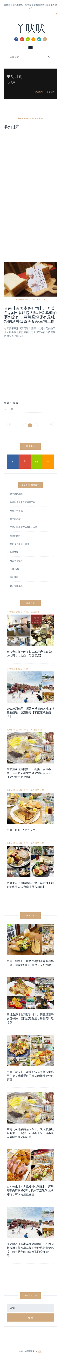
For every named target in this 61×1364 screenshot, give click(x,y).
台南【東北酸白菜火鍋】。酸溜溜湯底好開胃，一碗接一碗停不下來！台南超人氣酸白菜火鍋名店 (30, 1133)
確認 (30, 1317)
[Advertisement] (30, 164)
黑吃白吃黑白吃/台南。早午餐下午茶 (25, 790)
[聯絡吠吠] (28, 39)
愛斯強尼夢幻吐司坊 (19, 544)
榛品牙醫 (14, 552)
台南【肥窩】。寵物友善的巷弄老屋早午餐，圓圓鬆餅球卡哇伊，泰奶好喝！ (30, 963)
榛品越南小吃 (16, 494)
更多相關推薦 (16, 585)
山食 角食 (14, 569)
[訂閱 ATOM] (39, 39)
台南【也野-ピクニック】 (22, 830)
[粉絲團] (16, 39)
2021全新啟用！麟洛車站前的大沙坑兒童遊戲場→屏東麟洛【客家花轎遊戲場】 (30, 712)
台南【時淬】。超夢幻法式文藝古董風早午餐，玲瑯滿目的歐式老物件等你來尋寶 (30, 1075)
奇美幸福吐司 (16, 560)
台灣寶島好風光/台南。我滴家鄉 (23, 612)
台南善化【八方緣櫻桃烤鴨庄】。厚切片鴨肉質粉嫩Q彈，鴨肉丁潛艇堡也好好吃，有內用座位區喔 (30, 1190)
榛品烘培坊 (15, 519)
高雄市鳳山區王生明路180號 (23, 527)
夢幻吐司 (39, 92)
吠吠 (39, 1351)
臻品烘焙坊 (15, 535)
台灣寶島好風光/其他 (17, 669)
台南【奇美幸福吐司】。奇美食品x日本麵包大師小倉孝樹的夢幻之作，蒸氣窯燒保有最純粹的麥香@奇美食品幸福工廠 (30, 315)
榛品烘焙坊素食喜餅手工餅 (22, 502)
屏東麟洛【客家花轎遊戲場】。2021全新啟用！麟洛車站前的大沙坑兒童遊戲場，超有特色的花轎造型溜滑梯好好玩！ (30, 1249)
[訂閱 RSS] (33, 39)
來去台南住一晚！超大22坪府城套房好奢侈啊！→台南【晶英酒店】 (30, 653)
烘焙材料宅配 (16, 510)
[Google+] (22, 39)
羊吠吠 (30, 29)
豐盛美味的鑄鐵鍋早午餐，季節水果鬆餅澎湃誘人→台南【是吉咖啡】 (30, 884)
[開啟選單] (45, 39)
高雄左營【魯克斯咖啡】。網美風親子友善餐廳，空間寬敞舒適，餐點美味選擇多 (30, 1018)
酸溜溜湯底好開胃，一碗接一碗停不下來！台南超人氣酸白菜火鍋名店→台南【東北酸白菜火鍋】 (30, 773)
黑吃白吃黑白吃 (22, 299)
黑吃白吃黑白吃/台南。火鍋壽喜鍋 (24, 729)
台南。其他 (36, 299)
